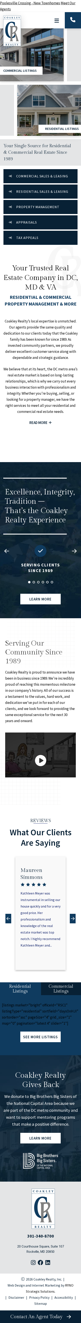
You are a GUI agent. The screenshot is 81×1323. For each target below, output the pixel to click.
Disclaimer (16, 1297)
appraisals (26, 222)
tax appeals (27, 237)
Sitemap (40, 1303)
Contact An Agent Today (37, 1317)
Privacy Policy (39, 1297)
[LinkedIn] (47, 1262)
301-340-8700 (40, 1236)
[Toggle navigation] (56, 20)
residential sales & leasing (42, 191)
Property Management (37, 207)
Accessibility (63, 1297)
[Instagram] (33, 1262)
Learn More (40, 1138)
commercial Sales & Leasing (42, 176)
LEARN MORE (40, 599)
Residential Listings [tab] (20, 989)
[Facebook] (40, 1262)
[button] (74, 551)
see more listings (40, 1037)
